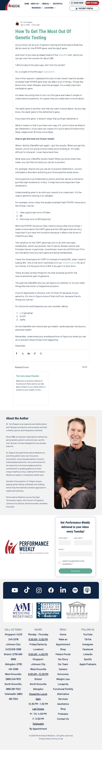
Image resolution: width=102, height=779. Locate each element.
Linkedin (88, 654)
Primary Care (20, 345)
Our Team (63, 664)
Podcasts (63, 713)
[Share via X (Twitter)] (22, 353)
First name (63, 538)
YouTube (88, 634)
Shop (63, 649)
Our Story (63, 659)
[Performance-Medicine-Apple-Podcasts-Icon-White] (87, 590)
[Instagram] (39, 590)
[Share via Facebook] (16, 353)
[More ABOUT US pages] (40, 3)
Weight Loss (63, 678)
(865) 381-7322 (13, 688)
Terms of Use (57, 738)
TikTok (87, 639)
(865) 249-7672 (13, 678)
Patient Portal (63, 654)
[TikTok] (26, 590)
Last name (78, 538)
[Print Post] (41, 353)
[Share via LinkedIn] (28, 353)
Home (63, 634)
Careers (63, 669)
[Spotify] (75, 590)
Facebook (88, 649)
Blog (63, 708)
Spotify (88, 659)
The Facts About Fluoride (27, 376)
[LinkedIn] (63, 590)
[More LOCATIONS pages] (54, 7)
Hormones (63, 674)
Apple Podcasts (87, 664)
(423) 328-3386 (13, 649)
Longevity (63, 683)
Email (61, 549)
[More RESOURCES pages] (42, 7)
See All (84, 367)
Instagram (87, 644)
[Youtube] (14, 590)
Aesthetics (63, 703)
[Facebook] (51, 590)
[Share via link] (35, 353)
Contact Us (63, 718)
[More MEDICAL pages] (50, 3)
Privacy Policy (45, 738)
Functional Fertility (63, 688)
